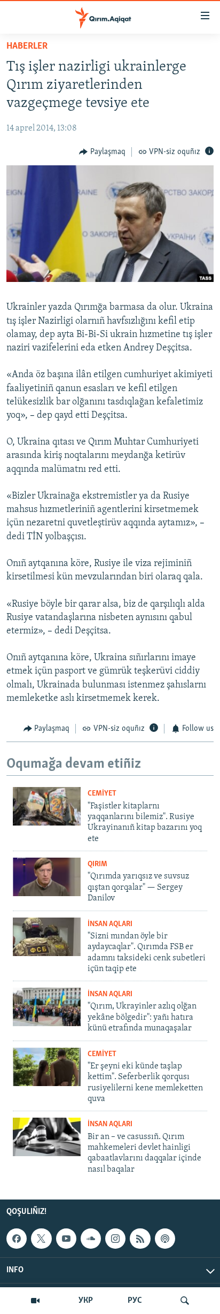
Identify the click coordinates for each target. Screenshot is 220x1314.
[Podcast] (165, 1238)
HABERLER (27, 46)
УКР (85, 1300)
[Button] (102, 152)
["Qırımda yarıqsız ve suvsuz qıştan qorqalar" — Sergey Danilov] (47, 877)
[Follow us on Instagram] (115, 1238)
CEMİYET (102, 794)
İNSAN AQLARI (110, 924)
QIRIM (97, 864)
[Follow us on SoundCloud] (91, 1238)
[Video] (35, 1300)
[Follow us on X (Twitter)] (41, 1238)
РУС (135, 1300)
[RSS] (140, 1238)
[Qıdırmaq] (185, 1300)
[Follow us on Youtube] (66, 1238)
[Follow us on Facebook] (16, 1238)
